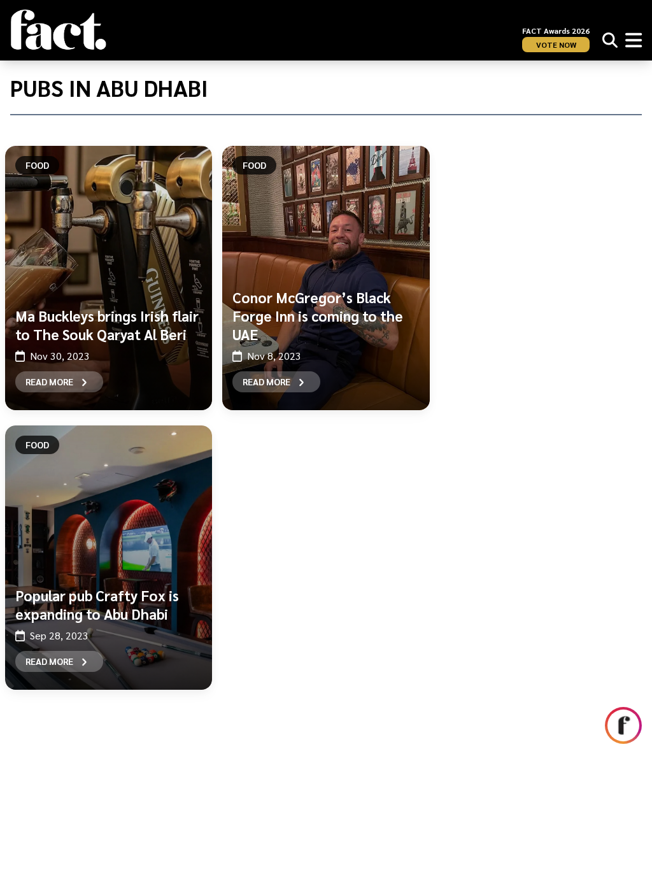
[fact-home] (59, 30)
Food (37, 165)
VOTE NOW (556, 44)
